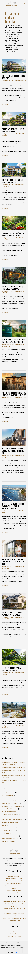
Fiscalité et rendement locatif (9, 814)
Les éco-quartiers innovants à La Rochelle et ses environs (12, 669)
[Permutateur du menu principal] (24, 3)
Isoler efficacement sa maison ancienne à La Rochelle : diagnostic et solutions (14, 394)
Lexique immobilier (7, 833)
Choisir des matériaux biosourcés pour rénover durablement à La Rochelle (13, 722)
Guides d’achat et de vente (14, 883)
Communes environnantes (8, 798)
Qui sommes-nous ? (14, 938)
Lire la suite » (5, 104)
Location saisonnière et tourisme (10, 836)
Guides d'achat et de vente (9, 817)
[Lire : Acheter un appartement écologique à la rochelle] (14, 66)
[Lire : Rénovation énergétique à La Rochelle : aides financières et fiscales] (14, 170)
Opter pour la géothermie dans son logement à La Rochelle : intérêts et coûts (13, 450)
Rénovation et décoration (8, 841)
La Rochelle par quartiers (8, 830)
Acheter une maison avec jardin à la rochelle (13, 767)
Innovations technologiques (9, 828)
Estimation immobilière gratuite (10, 809)
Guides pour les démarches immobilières (12, 819)
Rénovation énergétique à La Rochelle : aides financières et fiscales (14, 181)
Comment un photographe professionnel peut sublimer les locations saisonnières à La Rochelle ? (14, 904)
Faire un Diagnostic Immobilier (10, 811)
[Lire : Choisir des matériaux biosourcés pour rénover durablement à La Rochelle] (14, 710)
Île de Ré (4, 825)
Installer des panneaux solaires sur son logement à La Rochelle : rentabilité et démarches (13, 506)
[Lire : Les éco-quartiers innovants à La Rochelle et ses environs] (14, 657)
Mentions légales (14, 934)
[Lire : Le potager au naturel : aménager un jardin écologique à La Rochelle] (14, 223)
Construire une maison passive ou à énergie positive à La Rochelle (13, 613)
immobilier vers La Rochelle (13, 29)
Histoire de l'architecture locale (10, 822)
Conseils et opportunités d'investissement (13, 801)
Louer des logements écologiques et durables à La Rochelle (13, 130)
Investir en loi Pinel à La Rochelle (14, 923)
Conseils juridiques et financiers (10, 803)
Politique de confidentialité (14, 936)
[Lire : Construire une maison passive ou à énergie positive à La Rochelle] (14, 601)
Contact (14, 931)
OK (16, 952)
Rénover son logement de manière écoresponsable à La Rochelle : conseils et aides (14, 561)
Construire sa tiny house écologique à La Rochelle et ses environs (13, 287)
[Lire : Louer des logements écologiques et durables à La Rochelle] (14, 119)
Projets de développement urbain (10, 838)
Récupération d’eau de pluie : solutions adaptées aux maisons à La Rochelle (14, 341)
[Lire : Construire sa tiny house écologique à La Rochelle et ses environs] (14, 275)
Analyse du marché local (8, 792)
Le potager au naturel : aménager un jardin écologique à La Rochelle (13, 234)
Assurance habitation (7, 795)
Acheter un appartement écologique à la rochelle (13, 77)
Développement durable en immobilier (12, 80)
